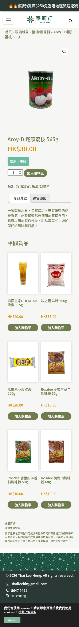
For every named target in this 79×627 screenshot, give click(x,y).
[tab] (20, 198)
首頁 (8, 31)
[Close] (73, 5)
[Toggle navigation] (8, 20)
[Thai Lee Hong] (39, 20)
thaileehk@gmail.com (29, 583)
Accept (12, 620)
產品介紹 (20, 198)
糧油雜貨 (22, 31)
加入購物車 (35, 173)
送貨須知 (39, 198)
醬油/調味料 (41, 31)
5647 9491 (19, 590)
